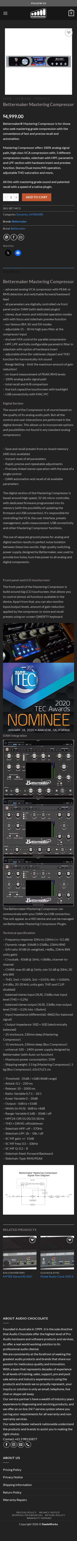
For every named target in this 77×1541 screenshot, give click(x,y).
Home (7, 98)
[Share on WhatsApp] (6, 237)
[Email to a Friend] (21, 237)
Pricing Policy (12, 1469)
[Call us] (28, 1444)
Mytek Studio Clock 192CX (56, 1276)
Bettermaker (19, 221)
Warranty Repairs (15, 1500)
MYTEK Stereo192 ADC (17, 1276)
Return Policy (12, 1492)
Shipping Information (17, 1485)
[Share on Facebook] (13, 237)
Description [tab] (12, 271)
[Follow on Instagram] (13, 1444)
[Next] (73, 1265)
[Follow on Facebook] (6, 1444)
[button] (5, 13)
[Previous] (3, 1265)
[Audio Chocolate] (38, 13)
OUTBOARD (23, 98)
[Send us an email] (21, 1444)
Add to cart (37, 197)
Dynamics (42, 98)
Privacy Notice (13, 1477)
